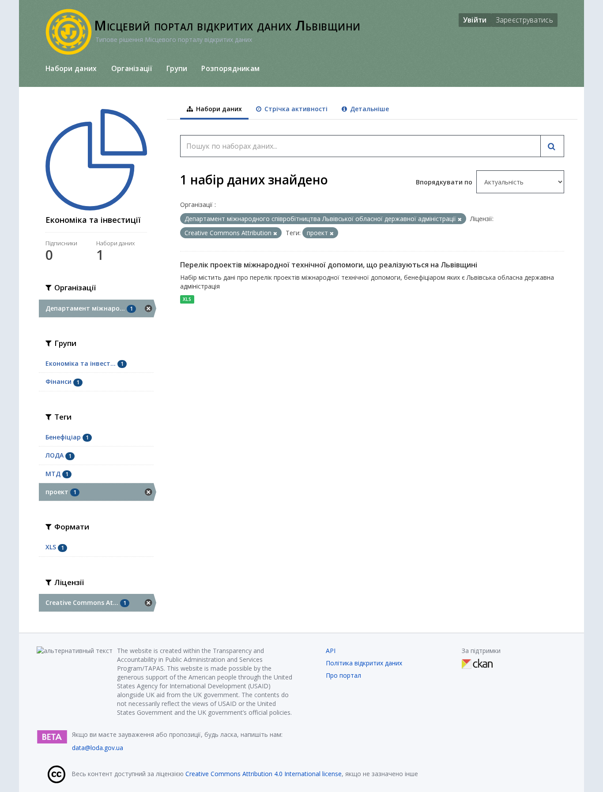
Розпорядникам (230, 68)
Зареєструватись (525, 20)
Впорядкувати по (445, 182)
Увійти (475, 20)
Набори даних (71, 68)
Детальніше (368, 109)
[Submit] (552, 146)
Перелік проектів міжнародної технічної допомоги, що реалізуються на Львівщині (328, 265)
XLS (187, 299)
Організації (131, 68)
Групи (177, 68)
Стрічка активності (295, 109)
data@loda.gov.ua (97, 747)
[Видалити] (460, 219)
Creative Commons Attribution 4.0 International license (263, 773)
